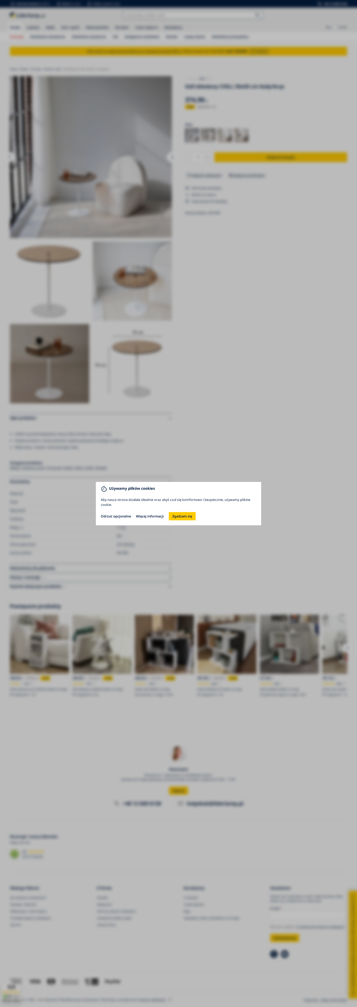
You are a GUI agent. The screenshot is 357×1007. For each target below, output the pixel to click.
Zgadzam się (182, 516)
